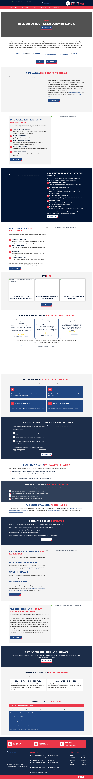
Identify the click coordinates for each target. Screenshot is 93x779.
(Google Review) (74, 334)
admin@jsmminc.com (44, 744)
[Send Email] (36, 744)
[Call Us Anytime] (10, 744)
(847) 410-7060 (77, 4)
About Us (17, 8)
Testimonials (42, 8)
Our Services (25, 8)
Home (11, 8)
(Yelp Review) (49, 335)
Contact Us (56, 8)
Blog (49, 8)
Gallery (34, 8)
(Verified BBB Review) (23, 336)
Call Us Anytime (17, 743)
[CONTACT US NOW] (68, 3)
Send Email (42, 743)
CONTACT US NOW (75, 2)
